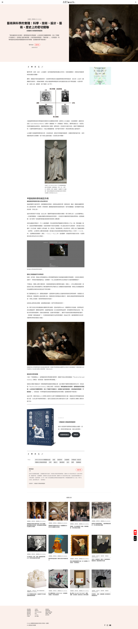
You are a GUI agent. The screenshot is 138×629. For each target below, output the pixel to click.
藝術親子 (37, 610)
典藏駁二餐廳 (48, 613)
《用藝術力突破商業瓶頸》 (40, 483)
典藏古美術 (29, 590)
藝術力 (55, 462)
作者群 (28, 616)
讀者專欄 (102, 556)
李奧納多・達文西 (76, 459)
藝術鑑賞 (62, 462)
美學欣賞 (33, 521)
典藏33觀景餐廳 (48, 612)
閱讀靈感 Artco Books (36, 19)
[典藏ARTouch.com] (69, 2)
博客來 (76, 435)
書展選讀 (28, 521)
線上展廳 (37, 616)
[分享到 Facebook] (28, 66)
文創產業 (29, 19)
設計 (68, 462)
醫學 (73, 462)
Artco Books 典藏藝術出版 (42, 459)
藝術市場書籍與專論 (40, 590)
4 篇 (30, 470)
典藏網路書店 (64, 435)
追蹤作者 (37, 44)
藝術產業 (29, 613)
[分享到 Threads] (35, 66)
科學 (50, 462)
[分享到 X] (38, 66)
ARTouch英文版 (38, 612)
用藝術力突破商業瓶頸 (41, 462)
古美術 (36, 609)
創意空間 (47, 614)
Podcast (36, 614)
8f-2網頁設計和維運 (31, 625)
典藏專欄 (29, 610)
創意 (54, 459)
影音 (36, 613)
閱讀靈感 (78, 462)
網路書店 (47, 609)
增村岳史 (31, 44)
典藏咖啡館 (47, 610)
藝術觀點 (29, 609)
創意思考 (59, 459)
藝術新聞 (29, 612)
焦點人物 (29, 614)
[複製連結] (42, 66)
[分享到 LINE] (31, 66)
